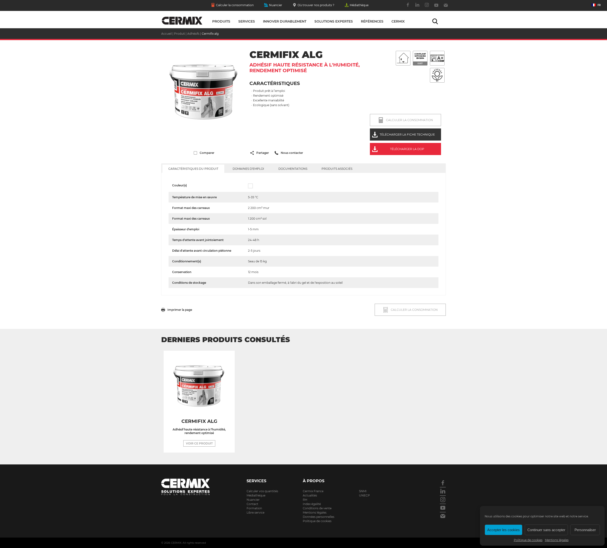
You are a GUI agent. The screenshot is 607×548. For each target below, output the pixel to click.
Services (246, 21)
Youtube (436, 7)
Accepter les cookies (503, 530)
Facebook (407, 7)
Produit (179, 33)
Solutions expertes (333, 21)
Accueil (166, 33)
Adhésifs (193, 33)
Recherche (435, 21)
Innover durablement (284, 21)
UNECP (364, 495)
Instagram (426, 7)
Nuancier (275, 5)
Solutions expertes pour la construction (182, 21)
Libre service (255, 512)
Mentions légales (557, 540)
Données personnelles (318, 517)
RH (305, 499)
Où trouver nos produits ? (316, 5)
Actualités (310, 495)
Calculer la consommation (235, 5)
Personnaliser (585, 530)
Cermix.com (192, 487)
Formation (254, 508)
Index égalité (312, 504)
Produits (221, 21)
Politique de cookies (528, 540)
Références (372, 21)
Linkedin (417, 7)
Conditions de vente (317, 508)
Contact (445, 7)
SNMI (363, 491)
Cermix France (313, 491)
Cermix (398, 21)
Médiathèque (359, 5)
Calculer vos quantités (262, 491)
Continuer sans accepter (546, 530)
